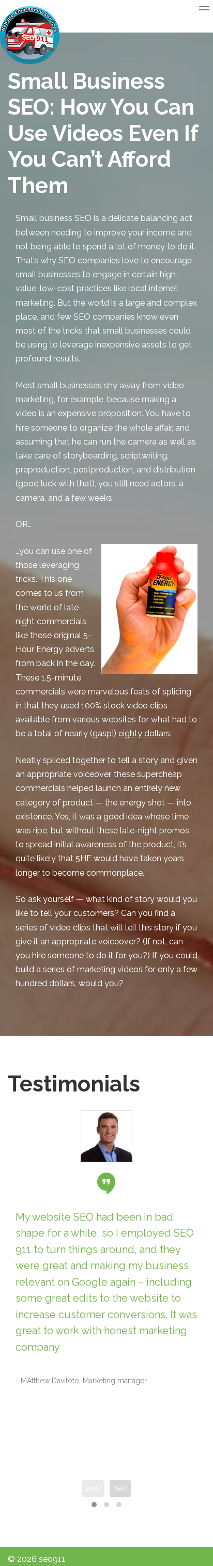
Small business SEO (54, 218)
